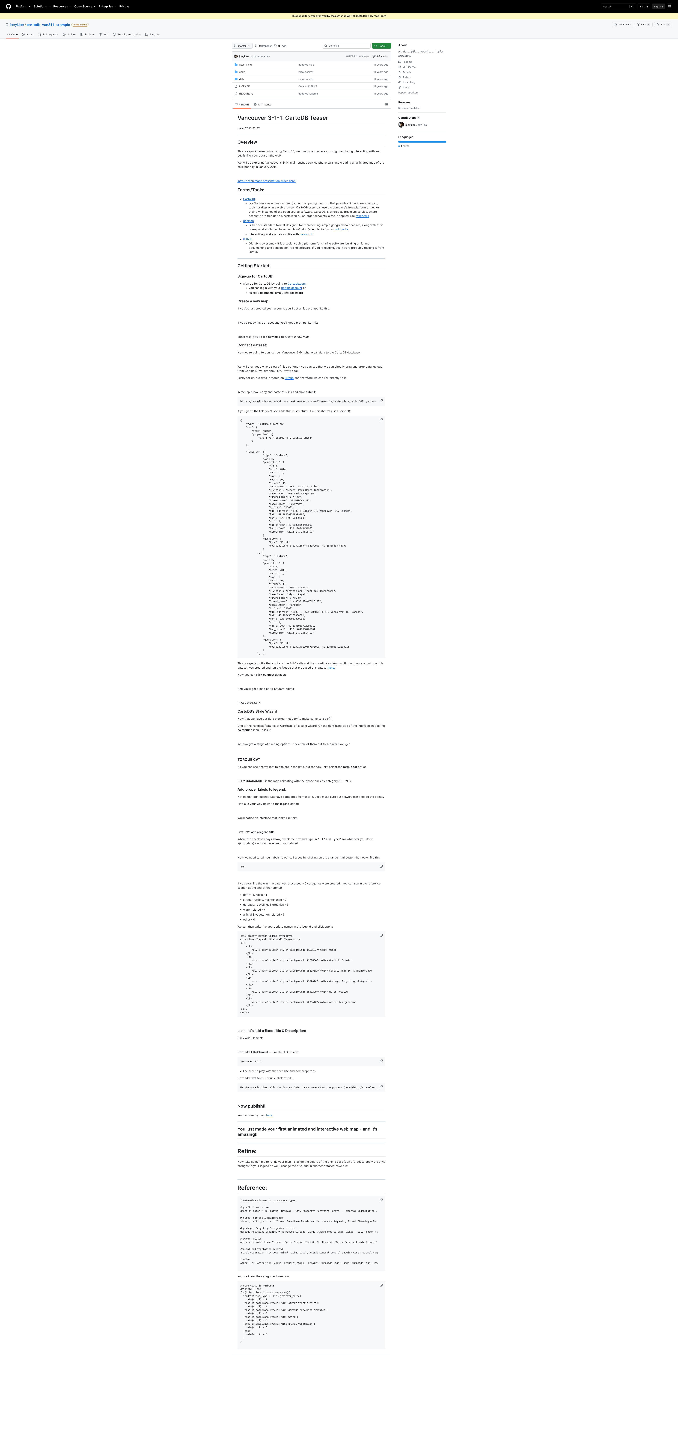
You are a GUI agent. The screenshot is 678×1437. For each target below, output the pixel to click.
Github (247, 239)
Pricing (124, 6)
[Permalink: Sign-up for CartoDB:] (235, 276)
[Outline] (387, 104)
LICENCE (244, 86)
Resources (60, 6)
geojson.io (306, 234)
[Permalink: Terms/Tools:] (235, 189)
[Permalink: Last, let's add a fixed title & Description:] (235, 1030)
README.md (246, 93)
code (242, 71)
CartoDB (249, 199)
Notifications (624, 24)
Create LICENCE (307, 86)
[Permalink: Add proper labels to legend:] (235, 789)
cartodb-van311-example (48, 25)
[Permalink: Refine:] (235, 1151)
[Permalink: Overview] (235, 142)
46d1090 (350, 56)
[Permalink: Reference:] (235, 1187)
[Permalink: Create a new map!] (235, 301)
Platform (21, 6)
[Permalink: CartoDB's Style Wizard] (235, 711)
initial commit (305, 71)
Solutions (40, 6)
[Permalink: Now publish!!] (235, 1105)
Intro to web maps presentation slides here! (266, 181)
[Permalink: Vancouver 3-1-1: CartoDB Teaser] (235, 117)
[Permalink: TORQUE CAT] (235, 759)
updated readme (260, 56)
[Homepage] (8, 6)
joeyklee (17, 25)
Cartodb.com (297, 283)
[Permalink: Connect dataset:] (235, 345)
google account (291, 288)
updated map (306, 64)
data (242, 79)
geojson (248, 221)
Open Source (83, 6)
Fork (645, 24)
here (331, 667)
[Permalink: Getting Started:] (235, 265)
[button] (381, 400)
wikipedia (362, 216)
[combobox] (348, 45)
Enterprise (106, 6)
